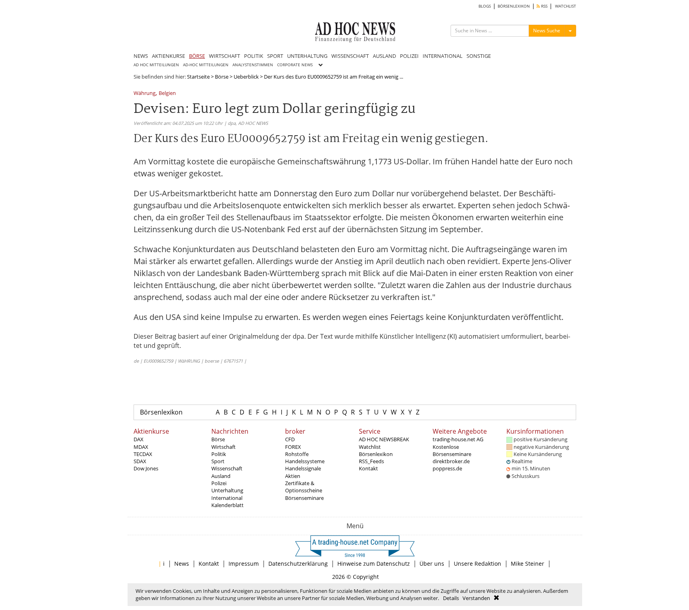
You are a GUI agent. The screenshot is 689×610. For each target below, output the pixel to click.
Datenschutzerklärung (298, 563)
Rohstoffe (297, 454)
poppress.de (447, 468)
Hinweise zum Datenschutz (373, 563)
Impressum (243, 563)
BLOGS (484, 6)
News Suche (546, 30)
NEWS (141, 55)
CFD (290, 439)
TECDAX (143, 454)
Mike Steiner (527, 563)
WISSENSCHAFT (350, 55)
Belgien (167, 94)
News (181, 563)
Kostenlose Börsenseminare (452, 450)
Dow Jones (146, 468)
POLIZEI (409, 55)
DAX (139, 439)
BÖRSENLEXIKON (514, 6)
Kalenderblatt (227, 505)
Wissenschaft (226, 468)
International (226, 497)
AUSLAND (384, 55)
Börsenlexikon (161, 412)
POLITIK (253, 55)
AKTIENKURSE (168, 55)
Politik (218, 454)
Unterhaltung (227, 490)
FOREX (293, 446)
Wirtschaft (223, 446)
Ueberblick (246, 76)
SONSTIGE (479, 55)
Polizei (218, 483)
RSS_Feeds (371, 461)
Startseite (198, 76)
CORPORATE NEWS (295, 64)
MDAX (141, 446)
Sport (217, 461)
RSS (543, 6)
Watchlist (370, 446)
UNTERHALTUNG (307, 55)
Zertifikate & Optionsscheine (303, 487)
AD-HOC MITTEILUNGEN (205, 64)
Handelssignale (303, 468)
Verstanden (476, 598)
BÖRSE (197, 55)
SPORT (275, 55)
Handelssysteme (305, 461)
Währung (145, 94)
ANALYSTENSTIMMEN (252, 64)
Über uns (431, 563)
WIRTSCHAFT (224, 55)
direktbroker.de (451, 461)
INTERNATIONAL (443, 55)
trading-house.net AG (458, 439)
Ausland (220, 476)
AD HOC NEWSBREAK (384, 439)
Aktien (292, 476)
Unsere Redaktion (477, 563)
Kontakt (368, 468)
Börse (221, 76)
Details (451, 598)
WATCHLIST (565, 6)
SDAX (140, 461)
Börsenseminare (304, 497)
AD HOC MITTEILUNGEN (156, 64)
